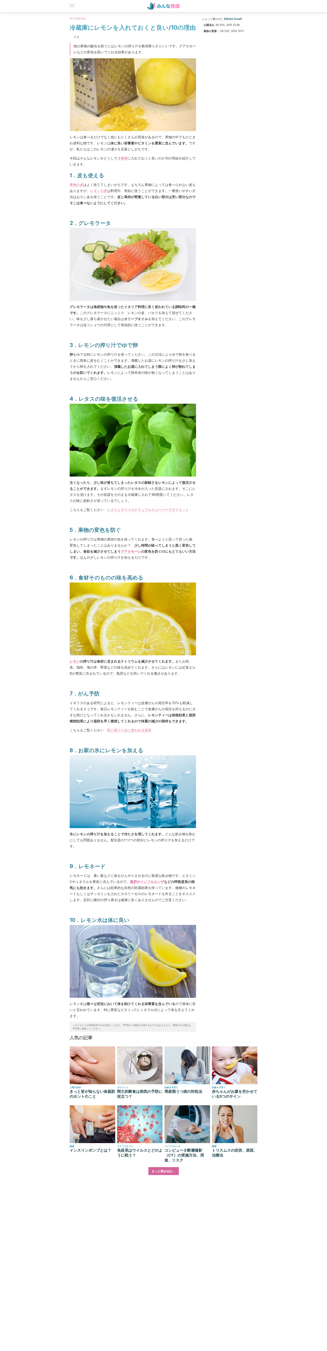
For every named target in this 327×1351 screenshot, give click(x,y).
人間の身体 (75, 1087)
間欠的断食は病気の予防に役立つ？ (140, 1094)
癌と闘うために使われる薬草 (129, 730)
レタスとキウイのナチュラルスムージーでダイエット (148, 510)
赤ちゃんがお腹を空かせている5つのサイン (234, 1094)
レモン (75, 661)
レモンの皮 (98, 191)
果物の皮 (76, 185)
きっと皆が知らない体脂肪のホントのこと (92, 1094)
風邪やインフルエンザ (147, 882)
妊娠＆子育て (171, 1087)
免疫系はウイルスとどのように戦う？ (140, 1152)
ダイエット (122, 1087)
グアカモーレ (131, 551)
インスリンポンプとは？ (90, 1150)
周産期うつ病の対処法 (183, 1091)
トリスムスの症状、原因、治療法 (234, 1152)
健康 (72, 1146)
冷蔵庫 (122, 158)
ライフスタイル (78, 18)
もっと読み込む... (164, 1171)
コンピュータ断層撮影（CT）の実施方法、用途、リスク (184, 1155)
